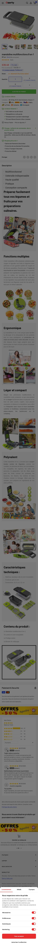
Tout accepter (19, 936)
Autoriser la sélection (19, 942)
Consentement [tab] (6, 889)
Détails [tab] (19, 889)
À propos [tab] (32, 889)
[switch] (34, 912)
